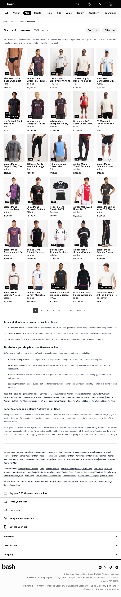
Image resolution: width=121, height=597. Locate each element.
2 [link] (41, 310)
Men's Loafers (27, 481)
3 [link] (47, 310)
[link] (81, 311)
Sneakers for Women (32, 397)
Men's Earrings (105, 481)
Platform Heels (67, 469)
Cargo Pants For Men (29, 456)
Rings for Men (56, 481)
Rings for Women (75, 401)
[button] (89, 4)
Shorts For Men (10, 463)
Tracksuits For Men (89, 459)
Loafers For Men (11, 456)
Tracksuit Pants (102, 472)
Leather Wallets (69, 476)
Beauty (80, 13)
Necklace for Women (13, 397)
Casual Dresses (43, 476)
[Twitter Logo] (105, 568)
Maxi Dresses (32, 469)
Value (69, 13)
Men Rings (34, 394)
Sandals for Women (57, 401)
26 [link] (71, 310)
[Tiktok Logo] (111, 568)
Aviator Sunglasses (86, 476)
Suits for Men (109, 401)
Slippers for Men (71, 481)
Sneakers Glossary (78, 585)
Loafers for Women (64, 394)
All (6, 13)
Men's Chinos (59, 459)
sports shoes (19, 431)
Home (49, 13)
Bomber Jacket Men (89, 481)
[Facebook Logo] (117, 568)
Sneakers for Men (51, 397)
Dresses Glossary (55, 585)
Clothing (20, 21)
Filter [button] (107, 30)
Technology (109, 13)
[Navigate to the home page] (10, 4)
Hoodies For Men (16, 459)
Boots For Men (99, 456)
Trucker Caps (67, 472)
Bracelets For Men (107, 459)
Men (27, 13)
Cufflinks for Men (19, 401)
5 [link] (59, 310)
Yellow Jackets (52, 469)
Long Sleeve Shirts (104, 476)
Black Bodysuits (16, 476)
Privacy (40, 585)
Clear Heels (56, 476)
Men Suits (24, 452)
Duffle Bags (87, 469)
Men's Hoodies (41, 481)
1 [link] (35, 310)
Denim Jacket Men (12, 485)
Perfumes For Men (84, 456)
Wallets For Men (33, 459)
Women (16, 13)
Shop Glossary (98, 585)
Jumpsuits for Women (38, 401)
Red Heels (98, 469)
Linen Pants (32, 472)
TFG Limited (26, 585)
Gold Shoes (66, 397)
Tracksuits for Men (83, 394)
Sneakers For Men (55, 452)
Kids (59, 13)
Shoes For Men (87, 452)
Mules (78, 469)
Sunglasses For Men (48, 456)
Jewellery (93, 13)
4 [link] (53, 310)
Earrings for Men (47, 394)
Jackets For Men (102, 452)
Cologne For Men (66, 456)
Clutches (56, 472)
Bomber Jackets (71, 452)
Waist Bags (29, 476)
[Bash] (5, 21)
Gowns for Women (101, 394)
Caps (42, 469)
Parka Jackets (44, 472)
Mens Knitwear (98, 397)
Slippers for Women (93, 401)
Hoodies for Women (81, 397)
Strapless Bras (19, 472)
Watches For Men (37, 452)
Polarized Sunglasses (84, 472)
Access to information (107, 589)
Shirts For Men (73, 459)
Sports (37, 13)
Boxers (21, 469)
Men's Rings (46, 459)
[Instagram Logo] (100, 568)
